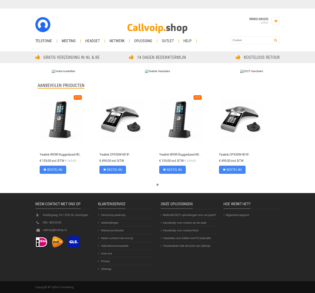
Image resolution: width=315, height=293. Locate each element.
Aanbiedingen (109, 222)
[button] (157, 185)
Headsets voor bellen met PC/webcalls (187, 238)
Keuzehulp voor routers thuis (180, 230)
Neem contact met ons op (116, 238)
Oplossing (143, 41)
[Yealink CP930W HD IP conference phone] (121, 119)
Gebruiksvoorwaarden (114, 245)
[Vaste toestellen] (63, 71)
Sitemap (105, 269)
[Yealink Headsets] (157, 71)
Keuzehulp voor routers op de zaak (184, 222)
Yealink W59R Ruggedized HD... (60, 154)
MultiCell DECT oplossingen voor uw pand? (189, 215)
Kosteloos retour (262, 57)
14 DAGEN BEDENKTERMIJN (161, 57)
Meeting (69, 41)
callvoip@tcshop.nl (55, 230)
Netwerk (117, 41)
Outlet (168, 41)
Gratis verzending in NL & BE (71, 57)
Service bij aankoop (113, 215)
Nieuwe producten (112, 230)
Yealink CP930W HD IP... (115, 154)
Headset (92, 41)
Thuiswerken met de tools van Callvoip (186, 245)
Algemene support (237, 215)
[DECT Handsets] (251, 71)
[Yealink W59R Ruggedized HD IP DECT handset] (62, 119)
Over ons (106, 253)
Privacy (105, 261)
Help (187, 41)
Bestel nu (55, 169)
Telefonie (43, 41)
